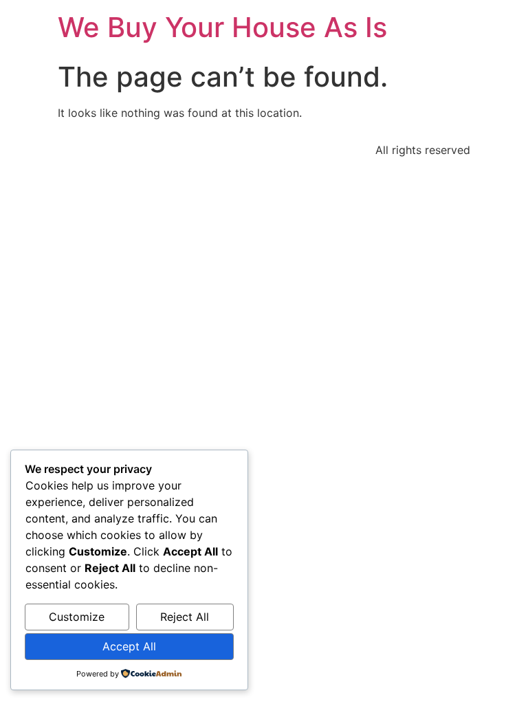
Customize (76, 617)
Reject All (184, 617)
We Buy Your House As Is (222, 27)
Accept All (129, 646)
